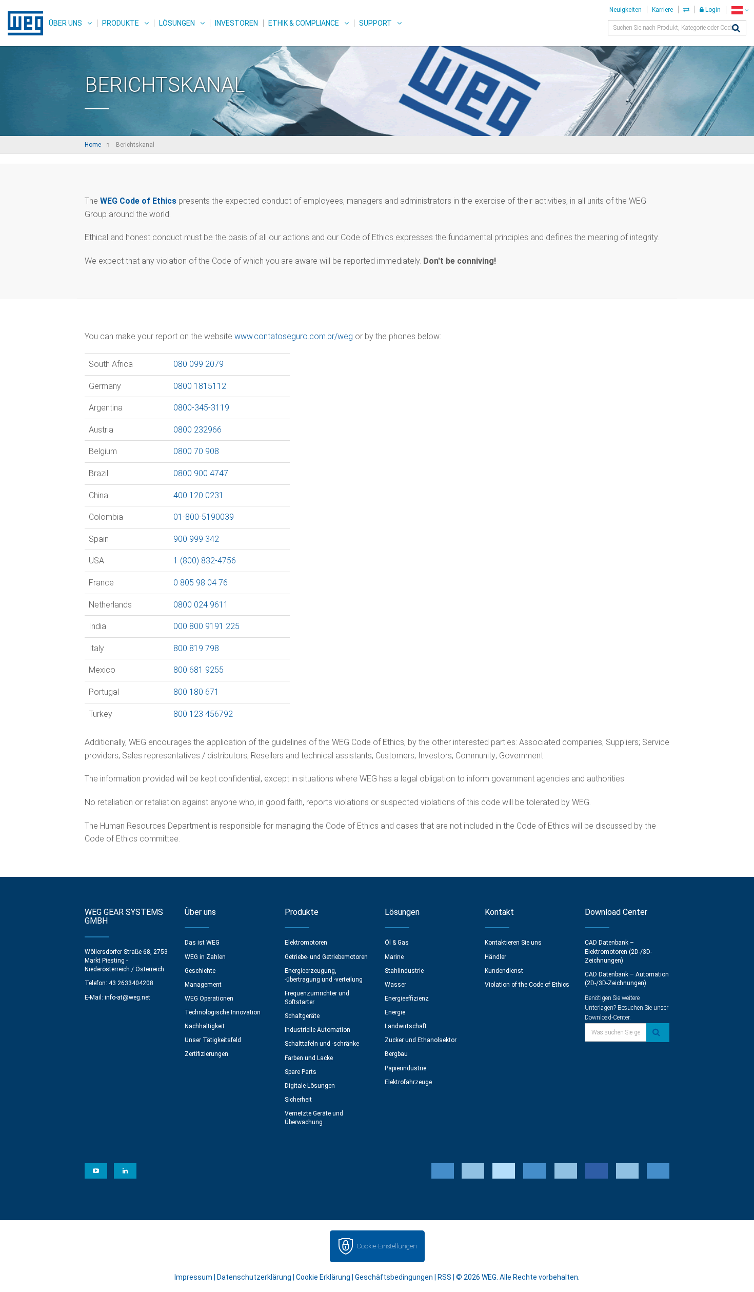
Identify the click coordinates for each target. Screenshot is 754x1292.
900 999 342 (196, 539)
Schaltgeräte (302, 1016)
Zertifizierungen (206, 1054)
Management (203, 984)
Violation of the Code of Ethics (527, 984)
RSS (444, 1277)
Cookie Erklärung (323, 1277)
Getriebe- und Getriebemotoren (326, 957)
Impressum (193, 1277)
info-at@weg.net (127, 997)
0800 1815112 (199, 386)
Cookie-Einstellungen (386, 1246)
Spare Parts (300, 1071)
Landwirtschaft (406, 1026)
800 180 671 (196, 692)
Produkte (120, 23)
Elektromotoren (306, 942)
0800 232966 (197, 430)
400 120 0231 (198, 495)
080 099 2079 (198, 364)
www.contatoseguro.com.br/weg (293, 336)
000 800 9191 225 (206, 626)
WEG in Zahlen (205, 957)
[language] (740, 10)
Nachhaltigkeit (205, 1026)
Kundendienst (504, 970)
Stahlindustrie (404, 970)
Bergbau (396, 1054)
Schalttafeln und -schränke (322, 1043)
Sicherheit (298, 1099)
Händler (495, 957)
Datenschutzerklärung (254, 1277)
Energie (395, 1012)
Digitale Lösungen (310, 1085)
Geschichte (200, 970)
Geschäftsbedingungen (394, 1277)
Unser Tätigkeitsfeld (213, 1040)
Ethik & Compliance (303, 23)
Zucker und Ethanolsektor (421, 1040)
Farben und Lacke (309, 1058)
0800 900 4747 (200, 473)
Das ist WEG (202, 942)
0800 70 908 (196, 451)
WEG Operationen (209, 998)
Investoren (236, 23)
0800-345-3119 (201, 408)
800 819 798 (196, 648)
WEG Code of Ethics (138, 201)
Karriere (662, 9)
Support (375, 23)
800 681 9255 (198, 670)
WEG (22, 23)
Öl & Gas (397, 942)
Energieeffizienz (407, 998)
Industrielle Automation (317, 1029)
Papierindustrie (405, 1068)
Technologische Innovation (223, 1012)
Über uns (65, 23)
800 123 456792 (203, 714)
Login (712, 9)
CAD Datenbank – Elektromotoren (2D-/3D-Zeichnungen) (618, 951)
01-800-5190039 (203, 517)
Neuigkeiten (625, 9)
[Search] (736, 29)
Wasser (395, 984)
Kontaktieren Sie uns (513, 942)
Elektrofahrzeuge (408, 1082)
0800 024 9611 (200, 605)
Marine (394, 957)
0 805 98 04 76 (200, 583)
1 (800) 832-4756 (204, 560)
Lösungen (177, 23)
